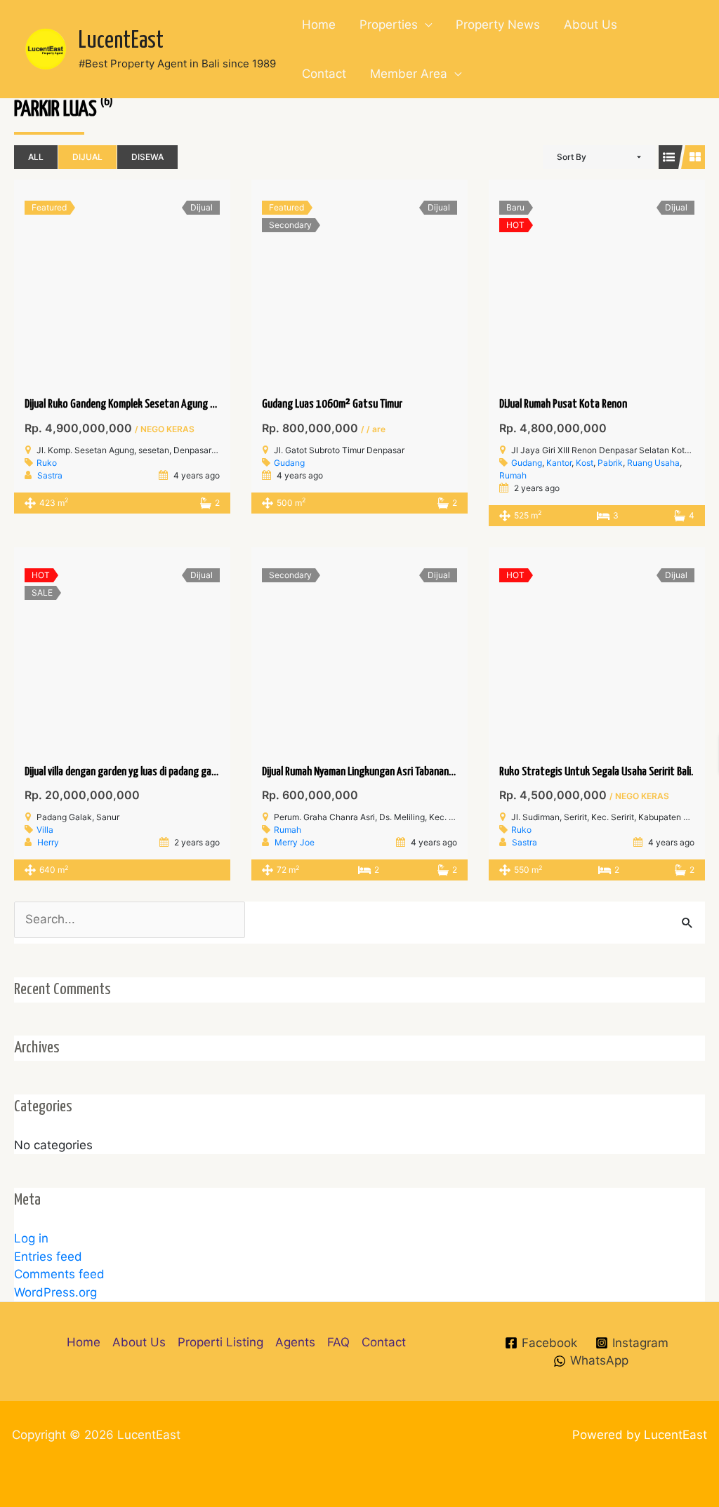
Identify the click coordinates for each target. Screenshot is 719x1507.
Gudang (289, 462)
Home (319, 25)
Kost (584, 462)
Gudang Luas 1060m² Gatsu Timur (332, 404)
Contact (324, 74)
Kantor (559, 462)
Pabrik (610, 462)
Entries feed (48, 1257)
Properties (389, 25)
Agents (295, 1342)
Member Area (408, 74)
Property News (498, 25)
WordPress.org (55, 1292)
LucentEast (121, 41)
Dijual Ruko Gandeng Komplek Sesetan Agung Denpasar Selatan (153, 404)
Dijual (87, 157)
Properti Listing (220, 1342)
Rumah (513, 475)
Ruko (47, 462)
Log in (31, 1238)
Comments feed (59, 1274)
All (36, 157)
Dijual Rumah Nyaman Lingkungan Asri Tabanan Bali (363, 772)
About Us (590, 25)
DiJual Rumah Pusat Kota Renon (563, 404)
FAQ (338, 1342)
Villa (45, 829)
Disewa (147, 157)
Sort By (571, 157)
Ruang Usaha (653, 462)
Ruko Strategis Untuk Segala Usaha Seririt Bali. (596, 772)
